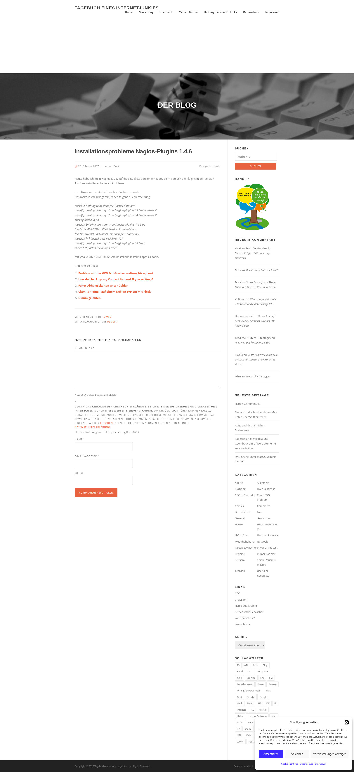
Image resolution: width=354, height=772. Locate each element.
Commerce (263, 506)
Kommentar (85, 348)
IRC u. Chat (242, 535)
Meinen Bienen (188, 12)
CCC (237, 593)
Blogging (240, 489)
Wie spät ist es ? (245, 618)
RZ (238, 729)
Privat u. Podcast (267, 547)
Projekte (240, 554)
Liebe (240, 716)
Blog (265, 665)
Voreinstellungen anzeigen (329, 754)
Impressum (320, 763)
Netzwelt (262, 541)
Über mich (166, 12)
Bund (240, 671)
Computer (262, 671)
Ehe (262, 677)
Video (249, 735)
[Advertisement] (177, 46)
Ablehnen (297, 754)
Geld (239, 697)
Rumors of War (266, 554)
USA (239, 735)
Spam (247, 729)
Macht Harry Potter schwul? (262, 270)
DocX (116, 166)
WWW (240, 741)
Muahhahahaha (245, 541)
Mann (240, 722)
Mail (273, 716)
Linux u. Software (267, 535)
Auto (255, 665)
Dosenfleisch (243, 512)
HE (259, 703)
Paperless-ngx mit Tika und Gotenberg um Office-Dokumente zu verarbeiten (255, 443)
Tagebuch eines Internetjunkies (117, 7)
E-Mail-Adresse (87, 456)
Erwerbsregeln (245, 684)
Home (129, 12)
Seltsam (240, 560)
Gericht (251, 697)
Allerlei (239, 483)
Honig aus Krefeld (246, 605)
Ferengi (272, 684)
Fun (259, 512)
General (240, 518)
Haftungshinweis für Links (220, 12)
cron (239, 677)
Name (80, 439)
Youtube (253, 741)
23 (238, 665)
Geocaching (146, 12)
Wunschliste (242, 624)
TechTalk (240, 571)
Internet (241, 709)
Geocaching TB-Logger (257, 376)
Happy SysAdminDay (247, 403)
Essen (260, 684)
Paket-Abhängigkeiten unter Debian (103, 285)
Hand (250, 703)
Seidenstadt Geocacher (249, 612)
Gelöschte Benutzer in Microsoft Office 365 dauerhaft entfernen (252, 253)
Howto (216, 166)
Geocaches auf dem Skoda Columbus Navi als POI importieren (255, 320)
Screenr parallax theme (246, 766)
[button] (346, 722)
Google (263, 697)
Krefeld (263, 709)
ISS (252, 709)
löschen (106, 423)
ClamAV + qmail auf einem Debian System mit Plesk (114, 291)
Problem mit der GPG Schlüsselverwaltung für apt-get (115, 273)
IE (275, 703)
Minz (238, 376)
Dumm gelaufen (89, 298)
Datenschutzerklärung (92, 427)
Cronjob (251, 677)
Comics (239, 506)
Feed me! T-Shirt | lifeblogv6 (253, 338)
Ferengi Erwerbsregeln (249, 690)
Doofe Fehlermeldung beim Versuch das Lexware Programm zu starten (256, 359)
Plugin (112, 321)
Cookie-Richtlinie (289, 763)
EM (271, 677)
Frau (268, 690)
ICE (268, 703)
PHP (250, 722)
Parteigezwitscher (246, 547)
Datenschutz (306, 763)
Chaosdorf (241, 599)
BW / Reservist (266, 489)
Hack (239, 703)
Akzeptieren (271, 754)
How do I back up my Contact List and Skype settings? (115, 279)
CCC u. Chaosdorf (245, 495)
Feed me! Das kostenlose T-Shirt (253, 342)
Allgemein (263, 483)
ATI (246, 665)
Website (80, 473)
